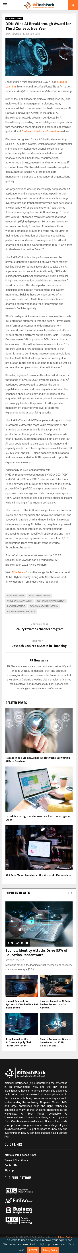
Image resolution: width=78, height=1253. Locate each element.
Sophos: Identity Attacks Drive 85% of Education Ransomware (36, 952)
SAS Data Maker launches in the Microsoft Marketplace (38, 875)
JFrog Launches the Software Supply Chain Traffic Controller (18, 1042)
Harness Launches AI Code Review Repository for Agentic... (55, 1004)
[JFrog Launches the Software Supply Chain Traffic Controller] (21, 1024)
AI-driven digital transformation (40, 131)
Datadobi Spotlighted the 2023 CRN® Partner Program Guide (37, 818)
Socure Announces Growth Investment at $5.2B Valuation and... (55, 1042)
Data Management (14, 19)
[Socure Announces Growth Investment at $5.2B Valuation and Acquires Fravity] (56, 1024)
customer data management (50, 601)
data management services (21, 612)
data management (16, 606)
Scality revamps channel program (39, 629)
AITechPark (18, 572)
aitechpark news (15, 596)
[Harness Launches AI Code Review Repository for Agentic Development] (56, 986)
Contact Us (11, 1165)
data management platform (44, 606)
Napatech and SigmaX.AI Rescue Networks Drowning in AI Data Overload (38, 759)
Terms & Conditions (16, 1160)
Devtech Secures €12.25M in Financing (39, 646)
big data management (39, 596)
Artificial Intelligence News (20, 1154)
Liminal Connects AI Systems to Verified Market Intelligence (21, 1004)
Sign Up (9, 1170)
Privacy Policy (65, 1237)
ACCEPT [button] (33, 1250)
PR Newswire (14, 34)
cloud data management (19, 601)
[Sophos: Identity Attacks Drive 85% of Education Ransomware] (39, 924)
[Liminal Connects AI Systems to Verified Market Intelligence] (21, 986)
